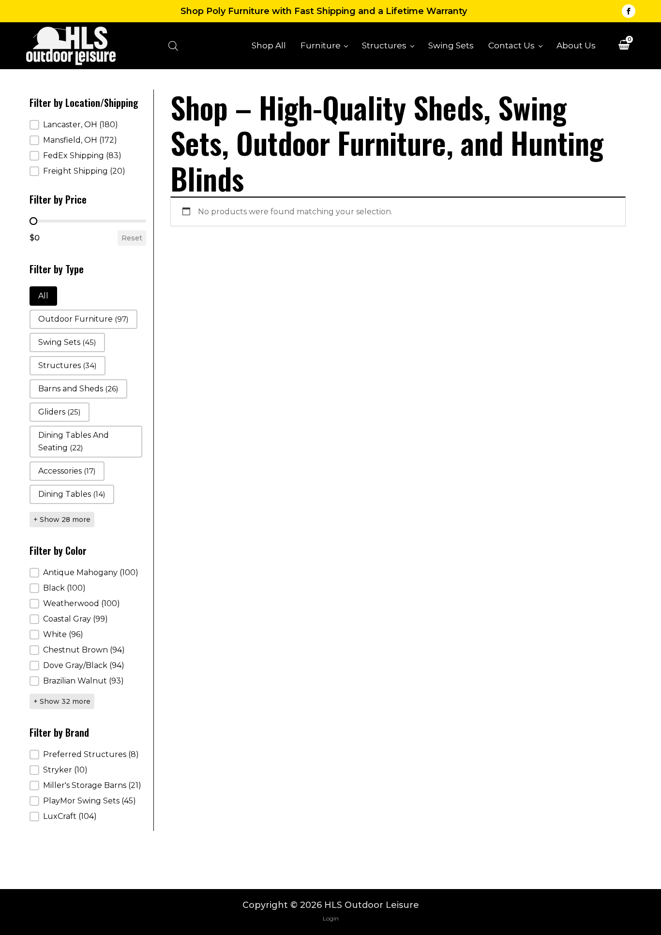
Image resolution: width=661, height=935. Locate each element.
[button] (88, 125)
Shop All (269, 45)
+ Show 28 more (61, 519)
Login (331, 918)
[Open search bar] (173, 45)
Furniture (320, 45)
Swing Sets (451, 45)
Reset (131, 238)
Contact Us (511, 45)
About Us (576, 45)
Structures (384, 45)
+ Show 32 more (61, 701)
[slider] (33, 221)
